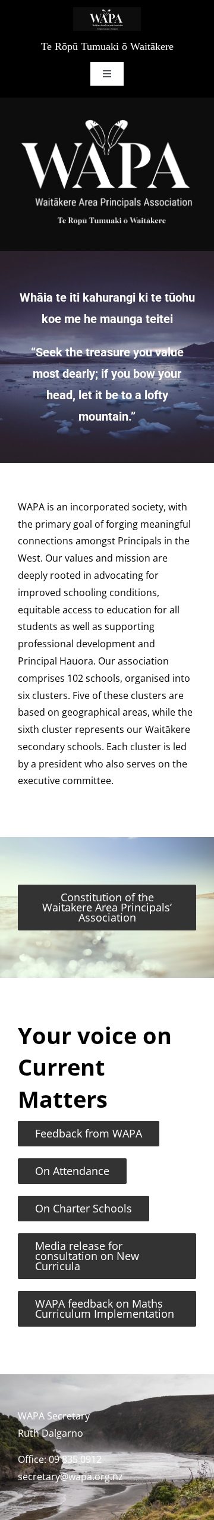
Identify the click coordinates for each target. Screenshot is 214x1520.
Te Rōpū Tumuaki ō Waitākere (107, 46)
